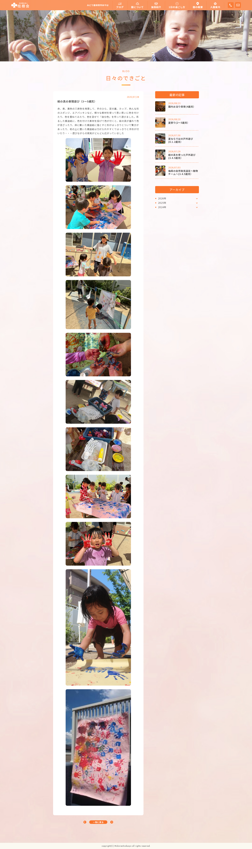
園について (137, 7)
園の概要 (198, 7)
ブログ (120, 7)
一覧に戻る (98, 822)
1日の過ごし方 (177, 7)
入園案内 (215, 7)
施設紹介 (156, 7)
